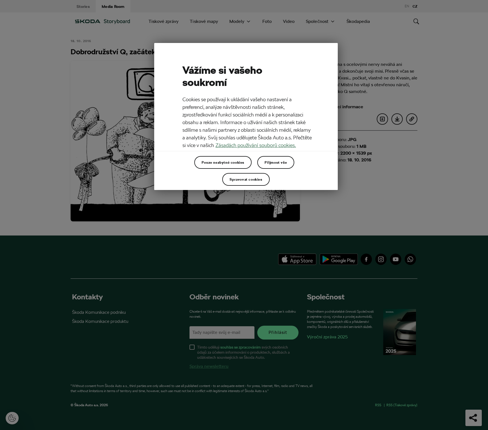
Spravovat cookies (246, 179)
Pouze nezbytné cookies (223, 162)
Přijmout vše (276, 162)
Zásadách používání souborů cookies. (255, 145)
